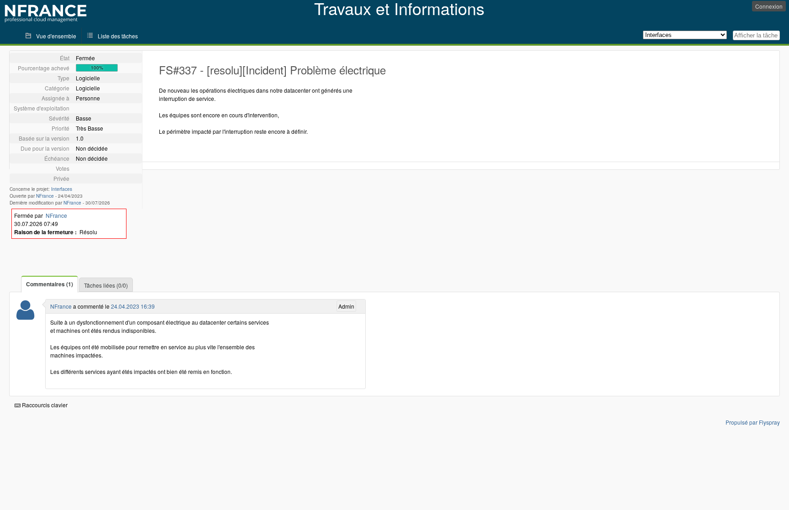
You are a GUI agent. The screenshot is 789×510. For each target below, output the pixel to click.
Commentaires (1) (49, 284)
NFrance (45, 196)
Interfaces (61, 189)
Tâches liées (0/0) (106, 285)
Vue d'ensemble (56, 36)
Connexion (769, 6)
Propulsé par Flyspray (753, 422)
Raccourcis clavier (44, 405)
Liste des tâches (118, 36)
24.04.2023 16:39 (133, 306)
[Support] (25, 316)
